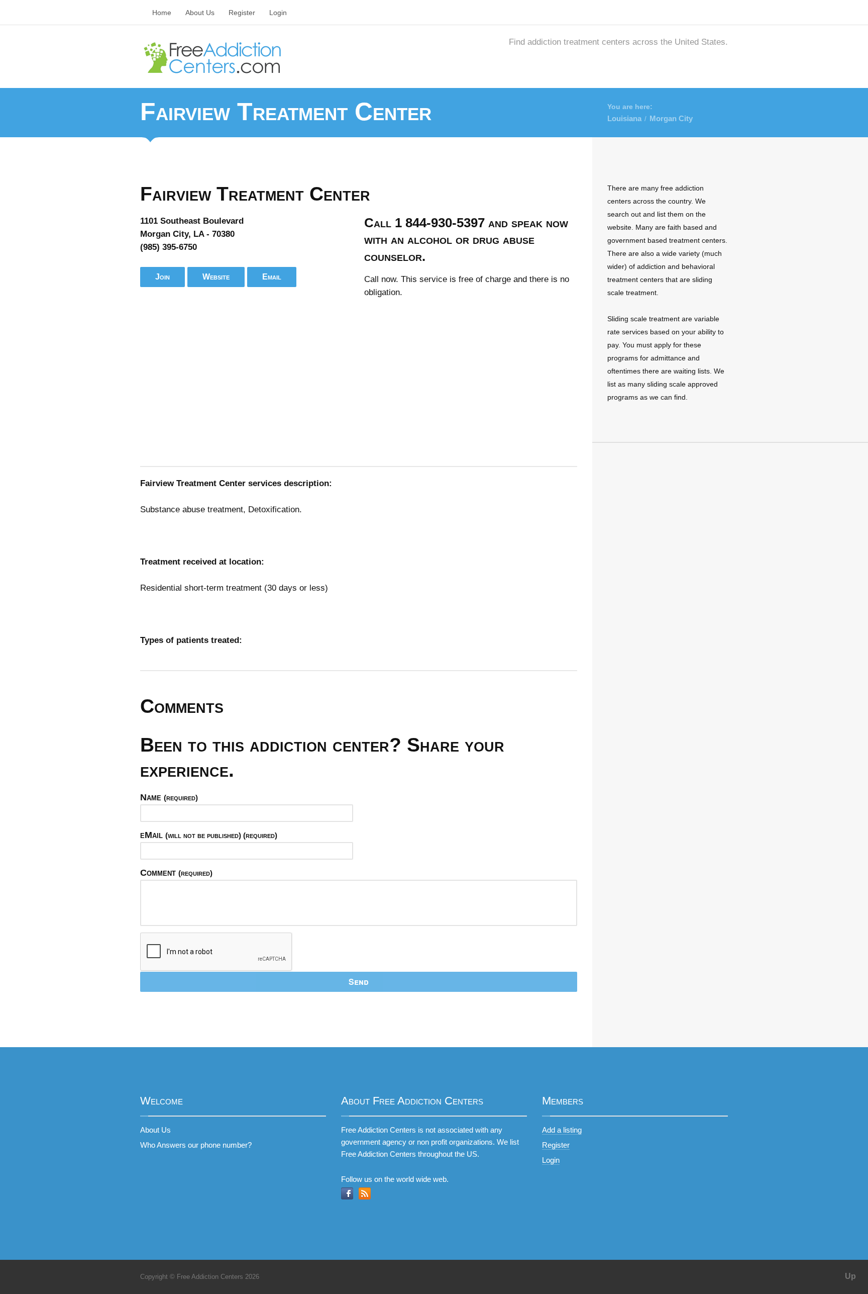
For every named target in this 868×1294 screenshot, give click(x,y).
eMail (208, 835)
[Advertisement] (358, 382)
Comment (176, 873)
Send (359, 981)
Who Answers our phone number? (196, 1145)
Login (278, 13)
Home (161, 13)
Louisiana (624, 118)
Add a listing (562, 1130)
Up (850, 1276)
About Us (199, 13)
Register (242, 13)
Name (169, 797)
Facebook (347, 1193)
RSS (365, 1193)
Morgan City (671, 118)
